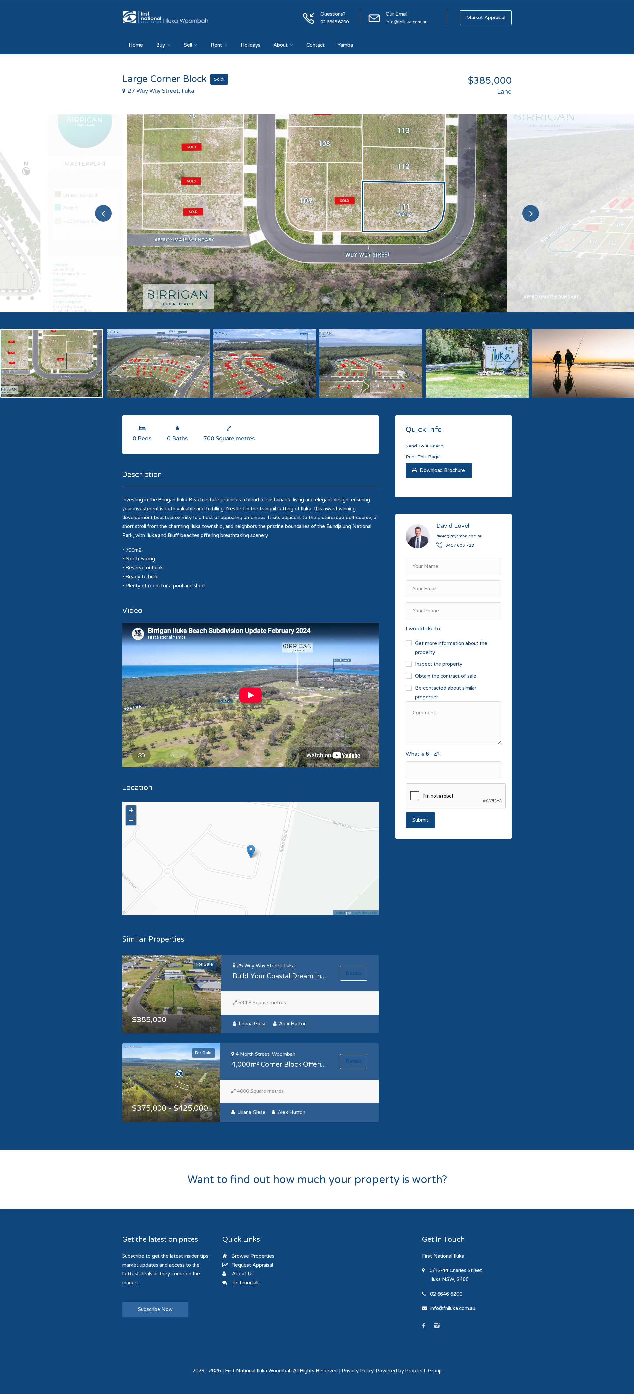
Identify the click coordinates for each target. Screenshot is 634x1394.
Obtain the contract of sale (445, 676)
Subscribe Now (155, 1309)
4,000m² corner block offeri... (278, 1065)
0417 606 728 (459, 545)
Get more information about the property (451, 647)
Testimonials (245, 1283)
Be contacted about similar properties (445, 692)
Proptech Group (423, 1371)
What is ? (423, 754)
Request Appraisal (251, 1265)
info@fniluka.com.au (407, 22)
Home (136, 45)
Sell (188, 45)
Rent (216, 45)
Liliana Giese (252, 1024)
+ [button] (131, 810)
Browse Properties (252, 1256)
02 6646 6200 (334, 22)
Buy (160, 45)
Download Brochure (441, 470)
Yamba (345, 45)
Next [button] (530, 213)
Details (354, 973)
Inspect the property (438, 664)
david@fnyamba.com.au (459, 536)
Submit (420, 820)
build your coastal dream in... (279, 976)
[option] (317, 213)
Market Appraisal (485, 17)
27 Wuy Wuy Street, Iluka (160, 91)
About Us (242, 1274)
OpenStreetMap (364, 912)
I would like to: (423, 629)
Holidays (250, 45)
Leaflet (339, 912)
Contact (315, 45)
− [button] (131, 820)
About (280, 45)
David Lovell (453, 525)
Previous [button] (103, 213)
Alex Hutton (292, 1024)
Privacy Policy (357, 1371)
